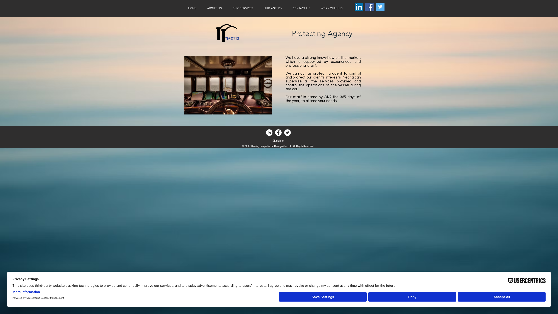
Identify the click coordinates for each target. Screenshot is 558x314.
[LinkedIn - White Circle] (269, 132)
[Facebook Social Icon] (369, 7)
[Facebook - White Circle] (278, 132)
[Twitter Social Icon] (380, 7)
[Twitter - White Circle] (287, 132)
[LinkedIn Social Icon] (359, 7)
